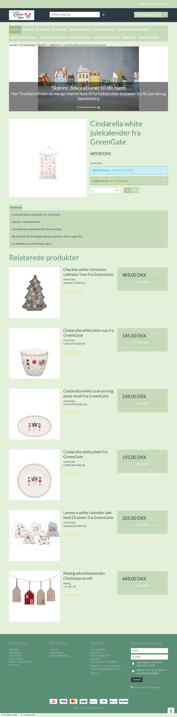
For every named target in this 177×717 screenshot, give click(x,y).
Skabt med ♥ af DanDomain (88, 707)
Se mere (13, 664)
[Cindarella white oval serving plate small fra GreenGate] (34, 414)
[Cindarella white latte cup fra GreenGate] (34, 353)
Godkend (137, 680)
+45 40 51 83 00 (112, 666)
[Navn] (149, 650)
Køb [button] (135, 190)
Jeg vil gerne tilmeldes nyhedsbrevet (152, 664)
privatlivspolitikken (148, 673)
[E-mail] (149, 656)
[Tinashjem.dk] (27, 15)
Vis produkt (142, 281)
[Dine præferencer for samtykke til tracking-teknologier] (171, 711)
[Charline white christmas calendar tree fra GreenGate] (34, 292)
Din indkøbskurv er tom (148, 14)
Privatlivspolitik (10, 715)
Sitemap (94, 673)
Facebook (139, 687)
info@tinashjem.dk (108, 669)
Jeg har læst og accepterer (152, 671)
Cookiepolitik (29, 715)
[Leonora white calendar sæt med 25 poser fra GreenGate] (34, 535)
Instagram (154, 687)
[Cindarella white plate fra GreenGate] (34, 474)
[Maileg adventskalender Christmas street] (34, 596)
